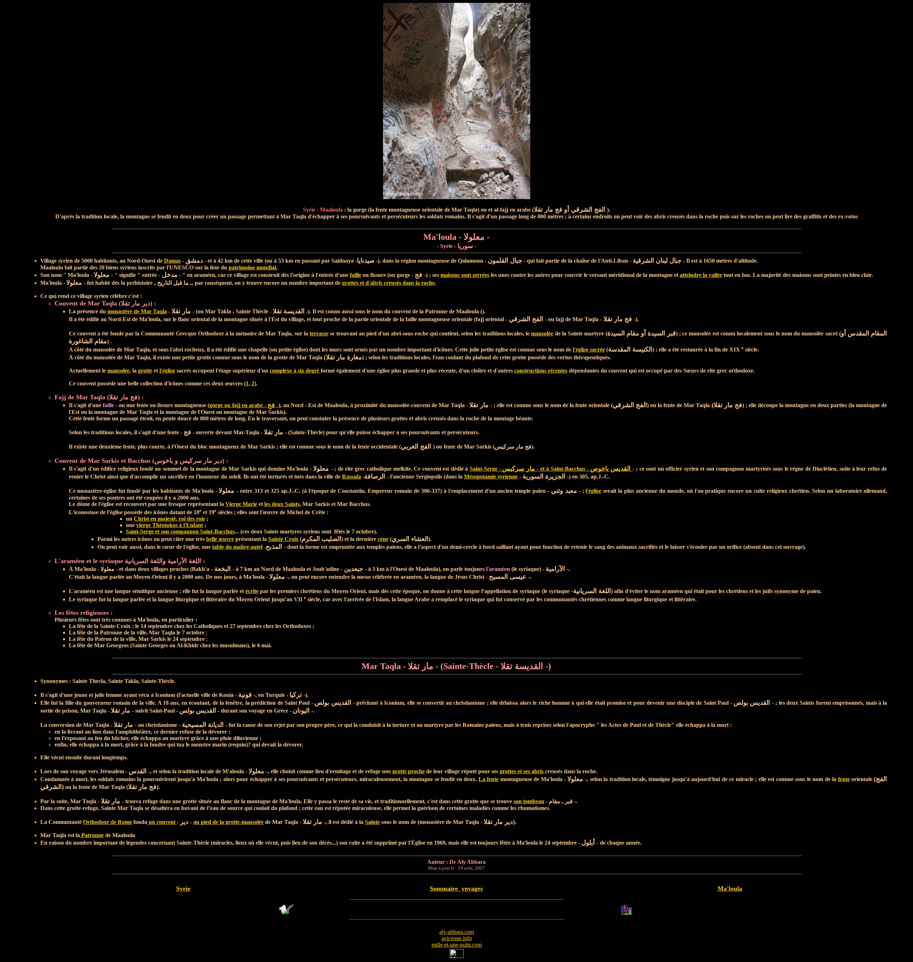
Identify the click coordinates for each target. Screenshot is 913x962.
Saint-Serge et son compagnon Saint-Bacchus (180, 531)
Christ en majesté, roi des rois (169, 519)
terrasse (319, 333)
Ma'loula (730, 888)
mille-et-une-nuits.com (457, 945)
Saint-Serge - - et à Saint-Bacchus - (551, 469)
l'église (167, 371)
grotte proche (408, 771)
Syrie (183, 888)
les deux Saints (282, 504)
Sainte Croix (283, 539)
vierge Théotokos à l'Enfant (169, 525)
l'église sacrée (589, 349)
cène (383, 539)
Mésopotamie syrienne (491, 477)
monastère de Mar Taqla (137, 311)
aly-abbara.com (456, 932)
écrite (252, 591)
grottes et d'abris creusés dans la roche (388, 283)
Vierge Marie (241, 504)
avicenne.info (457, 938)
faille (355, 275)
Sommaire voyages (456, 888)
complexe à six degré (295, 371)
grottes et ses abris (522, 771)
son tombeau (529, 801)
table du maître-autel (237, 547)
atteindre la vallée (701, 275)
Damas (172, 261)
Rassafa (351, 477)
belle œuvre (220, 539)
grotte (145, 371)
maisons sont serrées (464, 275)
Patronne (92, 835)
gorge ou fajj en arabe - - (244, 405)
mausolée (542, 333)
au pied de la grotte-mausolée (228, 822)
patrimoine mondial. (253, 267)
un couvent (162, 822)
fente (844, 779)
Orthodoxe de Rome (107, 822)
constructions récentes (540, 371)
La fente (489, 779)
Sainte (372, 822)
